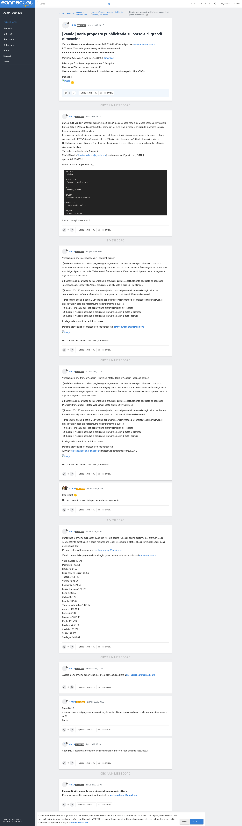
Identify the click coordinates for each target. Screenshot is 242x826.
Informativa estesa (79, 823)
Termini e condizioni (15, 819)
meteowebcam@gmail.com (140, 675)
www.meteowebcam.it (144, 44)
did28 (73, 25)
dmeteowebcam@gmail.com (92, 155)
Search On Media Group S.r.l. (17, 821)
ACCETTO (196, 821)
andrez (72, 488)
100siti (72, 702)
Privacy (6, 819)
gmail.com (109, 58)
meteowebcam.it (147, 555)
